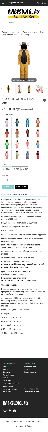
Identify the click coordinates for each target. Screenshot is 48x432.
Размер (5, 165)
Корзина (27, 369)
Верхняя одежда (30, 32)
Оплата (5, 369)
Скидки (5, 378)
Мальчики (16, 32)
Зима (42, 32)
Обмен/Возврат (9, 375)
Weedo (5, 103)
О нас (5, 366)
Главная (5, 32)
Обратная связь (30, 372)
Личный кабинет (30, 366)
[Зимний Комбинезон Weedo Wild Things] (8, 89)
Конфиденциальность (11, 383)
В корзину (8, 187)
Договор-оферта (9, 386)
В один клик (21, 187)
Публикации (7, 381)
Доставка (6, 372)
